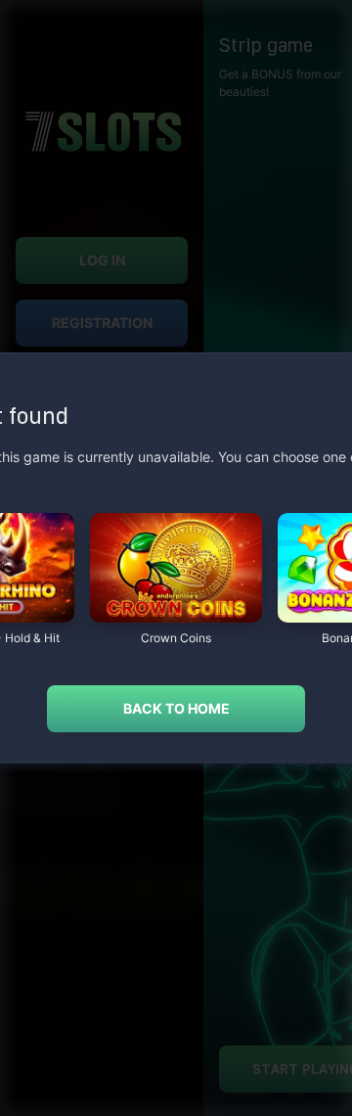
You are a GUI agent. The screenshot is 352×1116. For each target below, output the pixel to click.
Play (176, 612)
